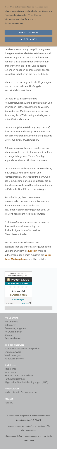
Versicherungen (13, 355)
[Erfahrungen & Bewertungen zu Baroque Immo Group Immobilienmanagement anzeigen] (18, 303)
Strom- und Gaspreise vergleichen (22, 348)
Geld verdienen (13, 338)
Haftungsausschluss (15, 378)
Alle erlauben (29, 39)
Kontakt (32, 250)
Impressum (11, 372)
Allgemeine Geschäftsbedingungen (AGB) (26, 382)
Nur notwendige (28, 32)
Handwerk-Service (14, 358)
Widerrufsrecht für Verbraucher (21, 392)
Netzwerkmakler (13, 331)
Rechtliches (10, 368)
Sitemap (9, 334)
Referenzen (10, 324)
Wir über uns (11, 321)
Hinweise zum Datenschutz (19, 375)
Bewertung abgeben (15, 328)
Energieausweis (13, 351)
